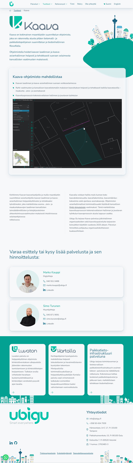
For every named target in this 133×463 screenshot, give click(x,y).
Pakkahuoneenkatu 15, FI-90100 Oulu (106, 435)
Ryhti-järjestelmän (77, 207)
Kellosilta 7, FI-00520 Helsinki (102, 440)
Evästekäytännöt (64, 453)
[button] (6, 457)
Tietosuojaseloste (48, 453)
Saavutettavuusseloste (83, 453)
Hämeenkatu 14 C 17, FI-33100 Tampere (103, 429)
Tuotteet (17, 10)
